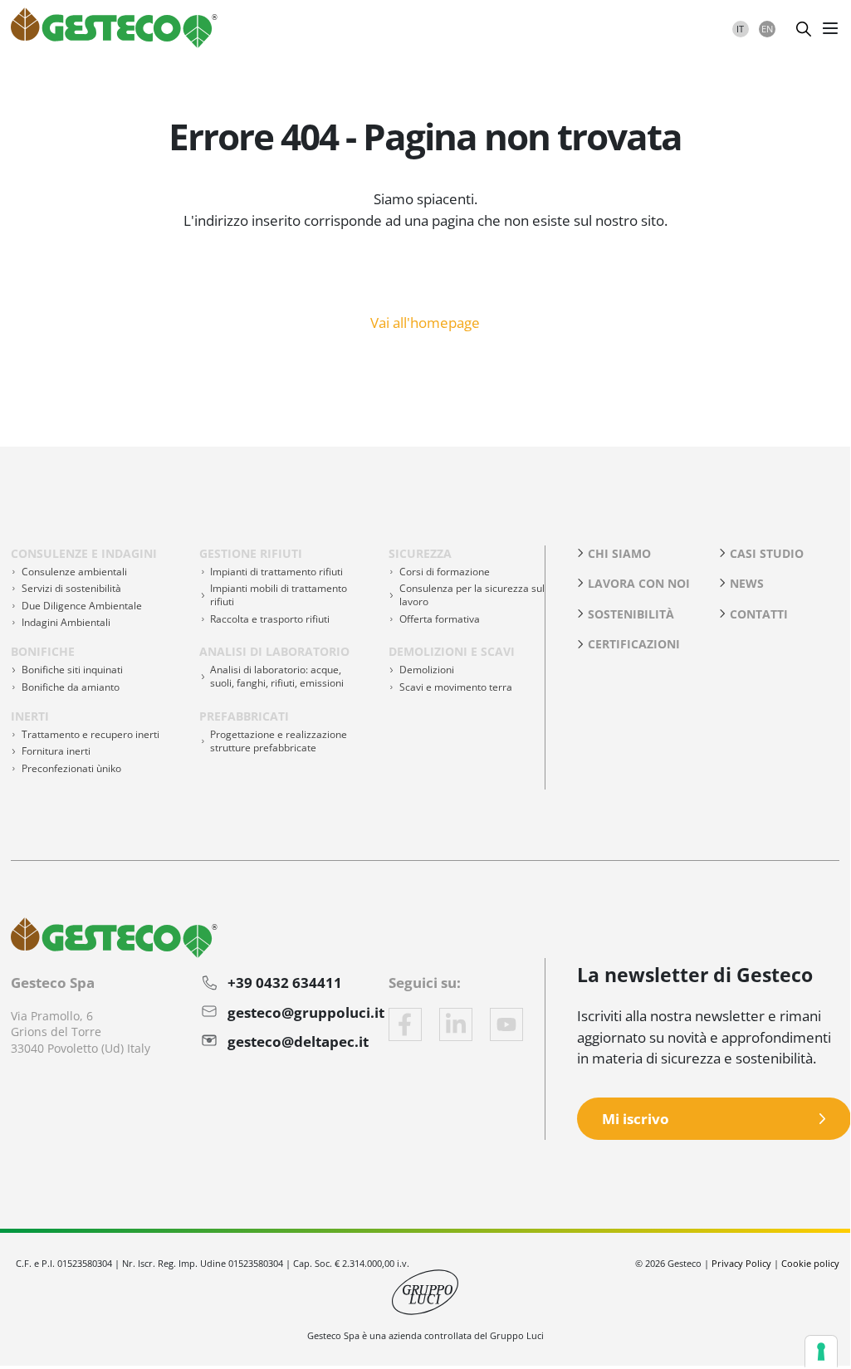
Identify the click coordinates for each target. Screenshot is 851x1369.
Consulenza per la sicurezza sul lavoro (472, 595)
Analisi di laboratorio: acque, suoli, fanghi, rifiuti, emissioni (277, 676)
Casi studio (767, 553)
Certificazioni (634, 644)
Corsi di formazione (444, 571)
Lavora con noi (639, 583)
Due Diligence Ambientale (82, 605)
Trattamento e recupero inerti (90, 734)
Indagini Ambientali (66, 622)
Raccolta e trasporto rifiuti (270, 619)
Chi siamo (619, 553)
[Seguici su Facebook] (405, 1024)
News (747, 583)
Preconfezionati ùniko (71, 768)
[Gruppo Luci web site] (425, 1290)
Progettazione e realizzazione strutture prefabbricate (278, 741)
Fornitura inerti (56, 751)
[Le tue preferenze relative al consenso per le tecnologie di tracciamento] (821, 1351)
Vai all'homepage (425, 321)
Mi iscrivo (635, 1118)
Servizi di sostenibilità (71, 588)
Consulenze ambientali (74, 571)
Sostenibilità (631, 614)
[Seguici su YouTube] (506, 1024)
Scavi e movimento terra (455, 687)
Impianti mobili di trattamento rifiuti (278, 595)
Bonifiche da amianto (71, 687)
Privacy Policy (741, 1263)
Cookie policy (810, 1263)
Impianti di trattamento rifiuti (276, 571)
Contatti (759, 614)
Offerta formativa (439, 619)
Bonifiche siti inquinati (72, 669)
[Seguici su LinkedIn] (455, 1024)
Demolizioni (426, 669)
